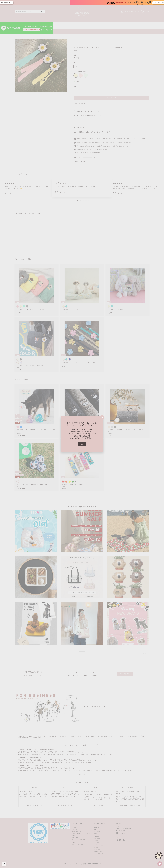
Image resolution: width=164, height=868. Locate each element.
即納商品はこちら (128, 3)
